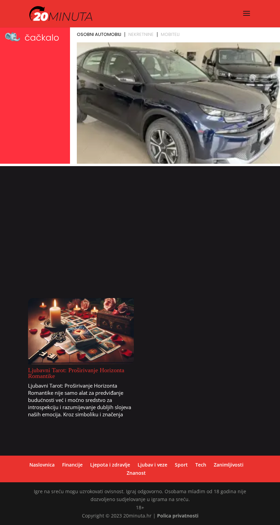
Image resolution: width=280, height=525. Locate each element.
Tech (200, 464)
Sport (181, 464)
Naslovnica (42, 464)
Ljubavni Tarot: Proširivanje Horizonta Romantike (76, 373)
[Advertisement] (140, 234)
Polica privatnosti (177, 515)
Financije (72, 464)
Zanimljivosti (228, 464)
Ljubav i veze (152, 464)
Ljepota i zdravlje (110, 464)
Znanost (136, 473)
